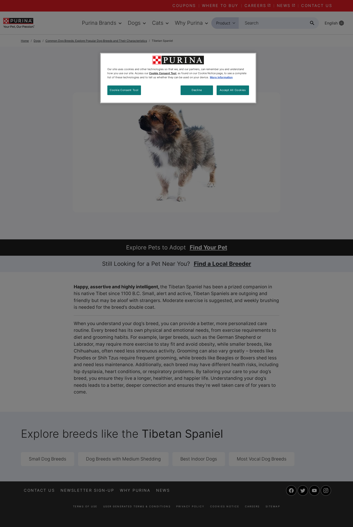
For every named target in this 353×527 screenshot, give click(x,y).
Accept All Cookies (233, 90)
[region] (178, 78)
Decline (197, 90)
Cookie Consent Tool (124, 90)
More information (221, 77)
